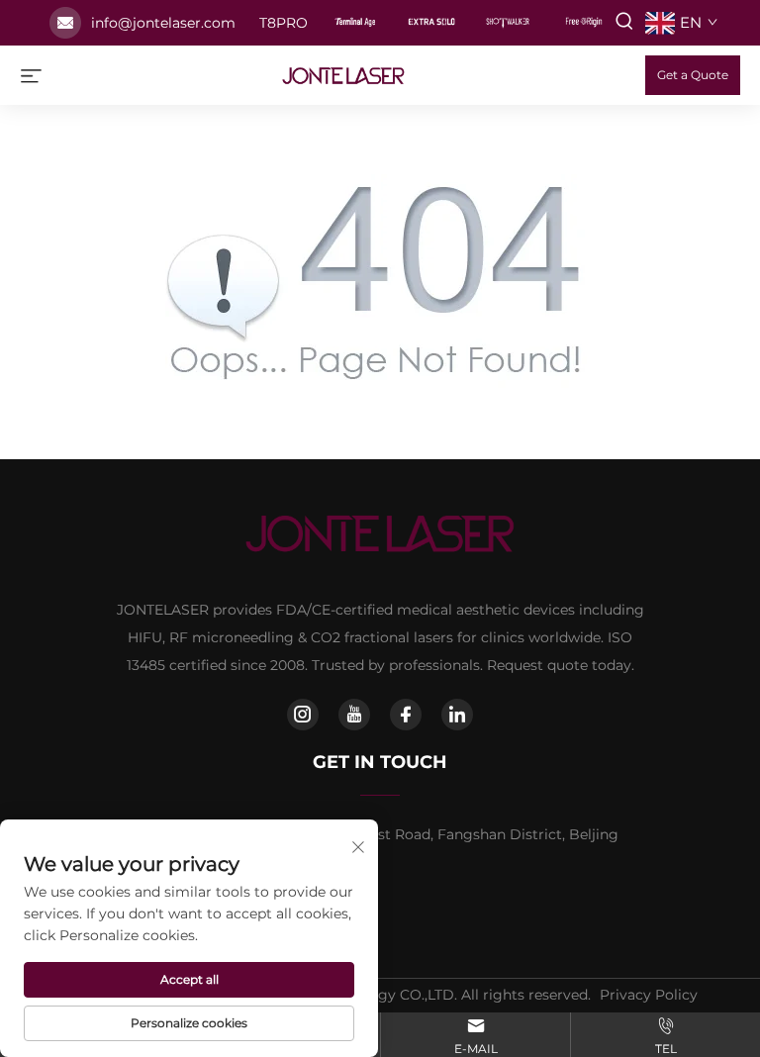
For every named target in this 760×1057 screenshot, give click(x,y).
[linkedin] (457, 714)
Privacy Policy (649, 995)
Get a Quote (692, 74)
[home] (343, 73)
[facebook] (406, 714)
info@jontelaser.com (163, 23)
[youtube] (354, 714)
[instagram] (303, 714)
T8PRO (283, 23)
